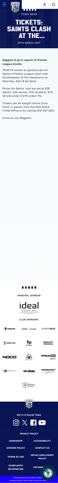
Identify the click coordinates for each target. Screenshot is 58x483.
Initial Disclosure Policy (42, 457)
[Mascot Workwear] (48, 343)
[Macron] (9, 329)
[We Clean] (29, 371)
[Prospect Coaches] (48, 371)
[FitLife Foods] (29, 329)
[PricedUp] (29, 343)
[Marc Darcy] (29, 357)
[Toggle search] (53, 4)
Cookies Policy (15, 448)
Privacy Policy (29, 433)
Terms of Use (16, 457)
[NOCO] (9, 357)
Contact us (42, 448)
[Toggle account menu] (44, 4)
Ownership (15, 441)
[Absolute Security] (29, 385)
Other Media (28, 480)
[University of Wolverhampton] (9, 371)
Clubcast (45, 480)
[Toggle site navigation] (4, 4)
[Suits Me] (9, 343)
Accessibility (42, 441)
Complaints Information (16, 467)
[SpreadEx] (48, 357)
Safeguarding (42, 467)
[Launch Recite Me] (48, 473)
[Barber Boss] (48, 328)
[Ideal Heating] (29, 308)
